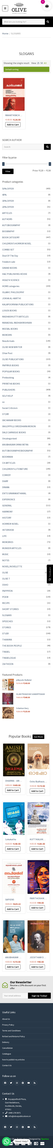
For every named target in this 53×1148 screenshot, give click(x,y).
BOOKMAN (7, 456)
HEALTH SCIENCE (10, 280)
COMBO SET (8, 249)
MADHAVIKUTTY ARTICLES (15, 316)
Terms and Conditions (11, 1030)
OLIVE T (6, 578)
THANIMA (7, 639)
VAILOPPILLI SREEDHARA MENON (19, 426)
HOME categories (10, 286)
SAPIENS (9, 899)
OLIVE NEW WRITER (12, 347)
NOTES (5, 560)
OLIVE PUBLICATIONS (13, 359)
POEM (5, 596)
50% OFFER (8, 188)
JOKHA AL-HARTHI (11, 298)
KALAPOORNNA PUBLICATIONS (18, 304)
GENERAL (7, 505)
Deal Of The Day (10, 255)
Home (5, 33)
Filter (7, 171)
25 (38, 63)
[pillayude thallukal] (8, 685)
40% (4, 194)
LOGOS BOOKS (9, 310)
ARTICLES (7, 212)
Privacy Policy (8, 1024)
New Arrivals (8, 340)
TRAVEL (6, 651)
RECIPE (6, 602)
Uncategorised (9, 438)
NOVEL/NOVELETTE (12, 566)
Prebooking (8, 377)
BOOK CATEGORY (10, 237)
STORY (5, 414)
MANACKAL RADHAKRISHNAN (17, 322)
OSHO (5, 584)
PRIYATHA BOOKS (11, 383)
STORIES (6, 627)
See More (38, 736)
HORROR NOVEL (10, 523)
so (3, 401)
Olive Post (7, 353)
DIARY (5, 481)
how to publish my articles (13, 1059)
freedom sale (8, 261)
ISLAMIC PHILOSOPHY (13, 292)
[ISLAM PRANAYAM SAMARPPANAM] (8, 699)
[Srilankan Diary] (8, 713)
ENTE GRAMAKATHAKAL (14, 493)
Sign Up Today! (39, 995)
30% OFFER (8, 200)
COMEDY (6, 475)
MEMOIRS (7, 334)
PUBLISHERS (8, 389)
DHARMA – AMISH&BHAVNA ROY (21, 780)
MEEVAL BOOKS (10, 328)
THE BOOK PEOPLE (12, 645)
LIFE (4, 535)
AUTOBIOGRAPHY (11, 225)
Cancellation (7, 1048)
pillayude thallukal (23, 680)
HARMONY (7, 511)
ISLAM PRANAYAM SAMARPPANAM (30, 694)
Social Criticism (9, 407)
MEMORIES (7, 542)
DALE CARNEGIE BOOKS (14, 432)
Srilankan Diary (22, 708)
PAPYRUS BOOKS (10, 365)
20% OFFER (8, 206)
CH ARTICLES (8, 462)
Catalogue (6, 1053)
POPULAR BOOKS (11, 371)
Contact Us (7, 1065)
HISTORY (6, 517)
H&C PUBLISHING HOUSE (14, 273)
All (45, 63)
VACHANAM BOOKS (11, 420)
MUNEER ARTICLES (11, 548)
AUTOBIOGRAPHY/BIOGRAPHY (17, 450)
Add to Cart (13, 124)
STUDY (5, 633)
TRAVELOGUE (9, 657)
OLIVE (5, 572)
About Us (6, 1019)
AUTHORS (7, 219)
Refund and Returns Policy (13, 1036)
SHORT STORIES (10, 609)
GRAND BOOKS (9, 267)
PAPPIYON (7, 590)
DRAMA (5, 487)
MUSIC (5, 554)
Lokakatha (10, 839)
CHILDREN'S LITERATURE (15, 468)
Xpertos (45, 1139)
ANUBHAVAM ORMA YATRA (15, 444)
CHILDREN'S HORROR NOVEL (16, 243)
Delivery (5, 1042)
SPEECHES (7, 621)
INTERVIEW (8, 529)
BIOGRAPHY (8, 231)
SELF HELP (7, 395)
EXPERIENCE (8, 499)
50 (41, 63)
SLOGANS (7, 615)
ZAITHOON (7, 663)
